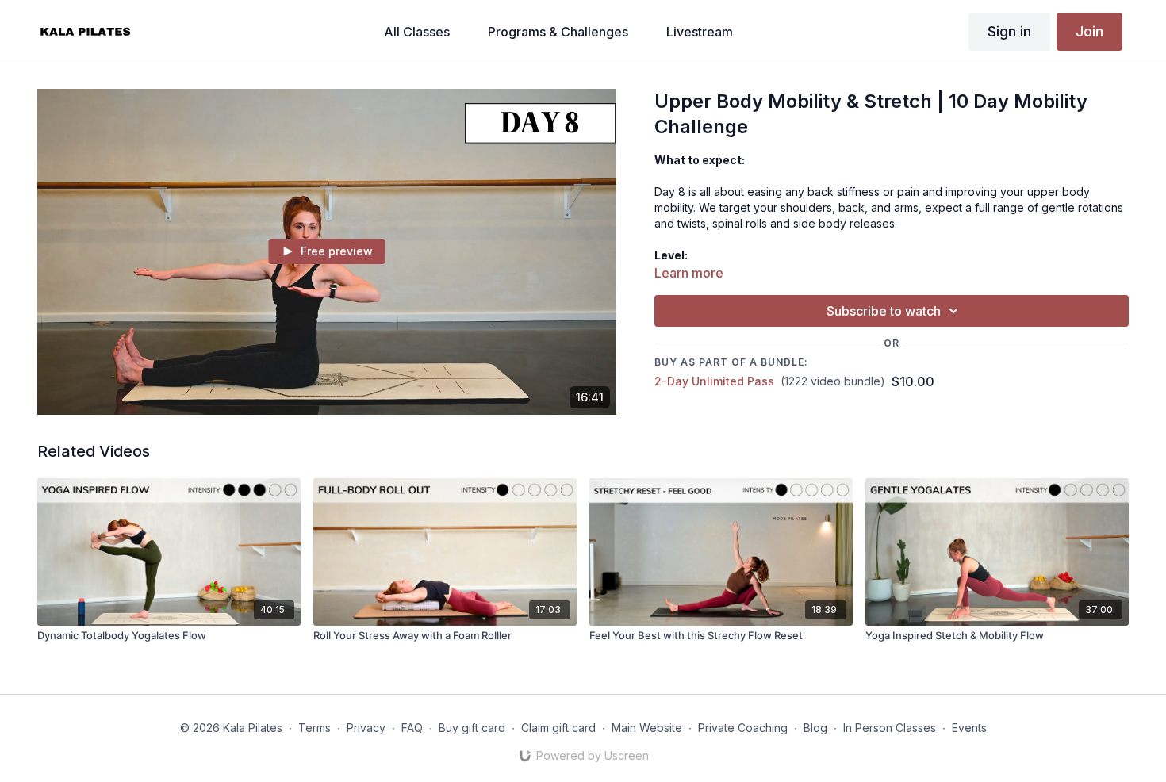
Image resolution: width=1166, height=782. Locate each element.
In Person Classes (889, 727)
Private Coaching (743, 727)
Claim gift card (558, 727)
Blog (815, 727)
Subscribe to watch (884, 311)
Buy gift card (472, 727)
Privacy (366, 727)
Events (969, 727)
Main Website (647, 727)
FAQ (412, 727)
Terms (314, 727)
